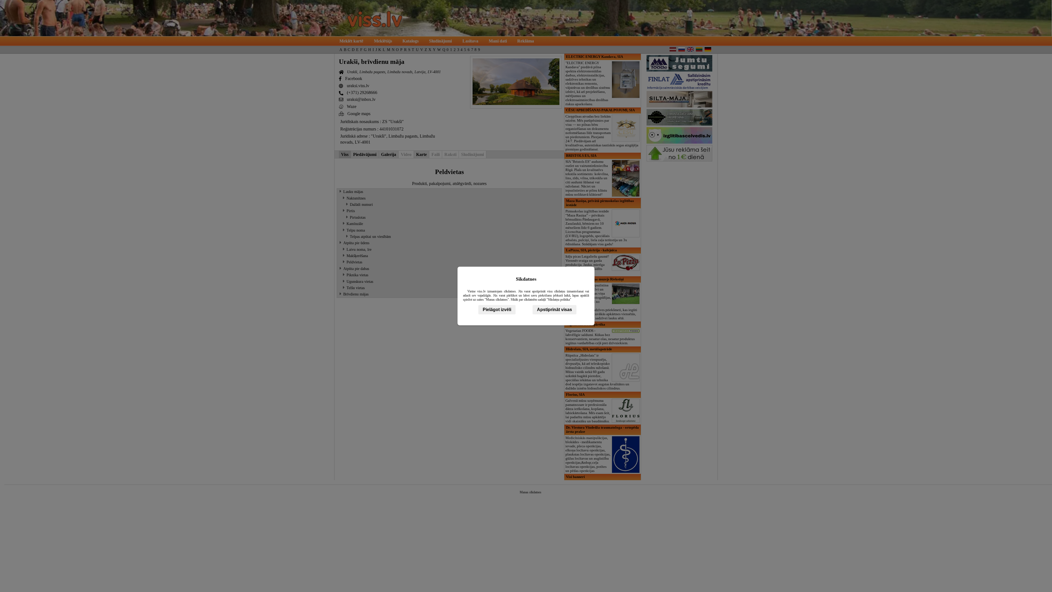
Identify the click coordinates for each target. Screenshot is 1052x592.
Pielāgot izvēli (497, 309)
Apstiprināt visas (554, 309)
